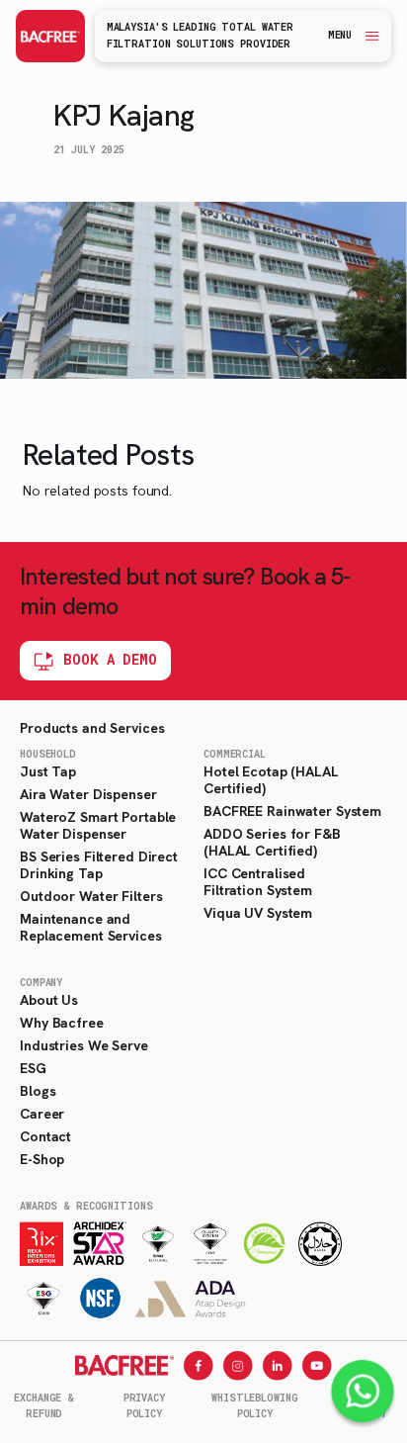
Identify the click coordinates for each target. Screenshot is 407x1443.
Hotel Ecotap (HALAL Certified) (271, 780)
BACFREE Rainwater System (292, 811)
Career (42, 1114)
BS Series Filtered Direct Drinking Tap (99, 865)
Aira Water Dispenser (88, 794)
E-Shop (42, 1159)
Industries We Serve (84, 1045)
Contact (45, 1136)
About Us (49, 1000)
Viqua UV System (258, 913)
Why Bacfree (62, 1023)
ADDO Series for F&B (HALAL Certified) (272, 842)
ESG (33, 1068)
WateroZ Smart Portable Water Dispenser (98, 825)
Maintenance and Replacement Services (91, 927)
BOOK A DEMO (110, 659)
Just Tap (48, 771)
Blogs (37, 1091)
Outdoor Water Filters (91, 896)
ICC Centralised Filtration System (258, 881)
